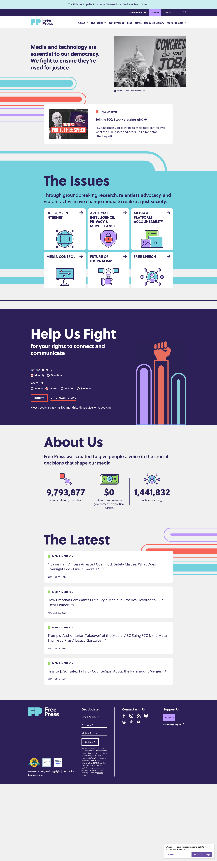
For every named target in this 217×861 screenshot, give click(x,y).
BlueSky (146, 716)
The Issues (97, 23)
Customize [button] (170, 854)
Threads (124, 722)
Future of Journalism (101, 258)
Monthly (39, 374)
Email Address (90, 717)
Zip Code (87, 725)
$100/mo (69, 388)
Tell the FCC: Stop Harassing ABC (119, 119)
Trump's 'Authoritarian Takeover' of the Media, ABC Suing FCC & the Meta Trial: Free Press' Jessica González (108, 638)
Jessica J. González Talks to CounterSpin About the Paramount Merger (104, 671)
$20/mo (53, 388)
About (81, 23)
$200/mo (86, 388)
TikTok (131, 722)
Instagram (131, 716)
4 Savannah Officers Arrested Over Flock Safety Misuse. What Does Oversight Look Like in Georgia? (102, 566)
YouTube (139, 722)
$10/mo (38, 388)
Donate (155, 12)
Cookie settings (35, 775)
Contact (32, 771)
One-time (57, 374)
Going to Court (140, 4)
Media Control (60, 256)
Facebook (124, 716)
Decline (197, 854)
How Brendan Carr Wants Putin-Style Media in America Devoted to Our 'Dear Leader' (106, 602)
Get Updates (136, 12)
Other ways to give (63, 397)
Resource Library (154, 23)
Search (184, 12)
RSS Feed (139, 716)
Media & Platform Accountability (148, 217)
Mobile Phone (89, 733)
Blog (129, 23)
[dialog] (189, 851)
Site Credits (68, 771)
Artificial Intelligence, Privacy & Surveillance (103, 219)
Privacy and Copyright (49, 771)
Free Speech (145, 256)
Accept (207, 854)
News (138, 23)
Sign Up (90, 742)
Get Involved (117, 23)
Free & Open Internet (57, 215)
